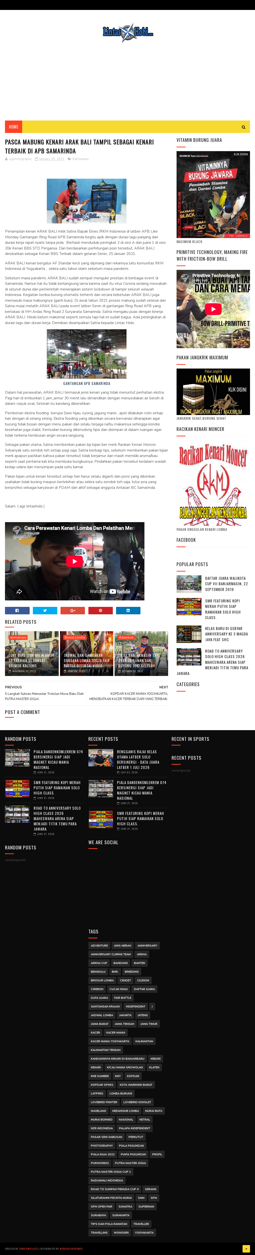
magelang (98, 1111)
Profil (157, 1154)
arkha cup (99, 963)
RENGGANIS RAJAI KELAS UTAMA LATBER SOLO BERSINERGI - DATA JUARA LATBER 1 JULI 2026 (138, 759)
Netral (144, 1120)
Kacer (95, 1033)
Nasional (126, 1120)
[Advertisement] (127, 78)
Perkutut (135, 1137)
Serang (150, 1189)
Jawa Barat (100, 1024)
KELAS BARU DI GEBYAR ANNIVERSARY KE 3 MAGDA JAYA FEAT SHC (226, 634)
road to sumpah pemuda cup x (115, 1189)
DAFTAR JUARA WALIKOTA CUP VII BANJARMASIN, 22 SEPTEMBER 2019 (226, 583)
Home (13, 127)
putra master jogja (130, 1163)
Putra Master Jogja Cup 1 (111, 1172)
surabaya (98, 1215)
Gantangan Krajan (105, 1006)
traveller (141, 1224)
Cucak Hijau (119, 989)
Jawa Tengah (124, 1024)
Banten (139, 963)
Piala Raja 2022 (103, 1154)
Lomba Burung (121, 1093)
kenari (96, 1067)
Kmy (118, 1076)
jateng (143, 1015)
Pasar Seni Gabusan (106, 1137)
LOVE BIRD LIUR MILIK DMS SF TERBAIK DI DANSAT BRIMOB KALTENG (30, 660)
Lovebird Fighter (104, 1102)
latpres (97, 1093)
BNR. (115, 972)
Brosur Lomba (75, 637)
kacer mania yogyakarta (110, 1041)
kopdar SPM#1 (102, 1085)
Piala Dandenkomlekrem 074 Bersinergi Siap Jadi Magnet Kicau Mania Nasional (58, 759)
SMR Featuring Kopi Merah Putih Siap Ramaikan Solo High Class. (223, 609)
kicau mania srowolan (125, 1067)
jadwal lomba (102, 1015)
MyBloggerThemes (71, 1249)
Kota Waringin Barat (136, 1085)
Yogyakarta (144, 1233)
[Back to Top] (246, 1249)
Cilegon (143, 980)
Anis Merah (122, 946)
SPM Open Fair (101, 1207)
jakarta (125, 1015)
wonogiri (121, 1233)
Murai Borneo (102, 1120)
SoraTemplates (28, 1249)
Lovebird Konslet (137, 1102)
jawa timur (148, 1024)
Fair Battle (122, 998)
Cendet (125, 980)
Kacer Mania (115, 1033)
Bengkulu (98, 972)
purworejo (100, 1163)
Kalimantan (80, 159)
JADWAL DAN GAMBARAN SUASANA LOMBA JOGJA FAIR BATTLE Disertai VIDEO (87, 660)
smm (141, 1198)
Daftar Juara (144, 989)
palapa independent (134, 1128)
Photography (102, 1146)
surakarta (120, 1215)
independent (135, 1006)
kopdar (133, 1076)
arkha (142, 954)
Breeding (132, 972)
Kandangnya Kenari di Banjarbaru (117, 1059)
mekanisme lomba (125, 1111)
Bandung (121, 963)
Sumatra (125, 1207)
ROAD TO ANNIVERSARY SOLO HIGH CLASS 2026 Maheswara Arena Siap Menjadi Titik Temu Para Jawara (212, 662)
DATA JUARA (99, 998)
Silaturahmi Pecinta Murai (111, 1198)
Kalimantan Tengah (106, 1050)
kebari (156, 1059)
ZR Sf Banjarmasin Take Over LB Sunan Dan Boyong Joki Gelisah (139, 660)
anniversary (18, 637)
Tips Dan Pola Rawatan (109, 1224)
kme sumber (100, 1076)
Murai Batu (153, 1111)
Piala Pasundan (131, 1146)
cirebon (97, 989)
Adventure (126, 637)
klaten (154, 1067)
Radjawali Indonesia (107, 1180)
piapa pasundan (133, 1154)
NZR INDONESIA (102, 1128)
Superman (146, 1207)
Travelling (99, 1233)
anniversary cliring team (111, 954)
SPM (154, 1198)
